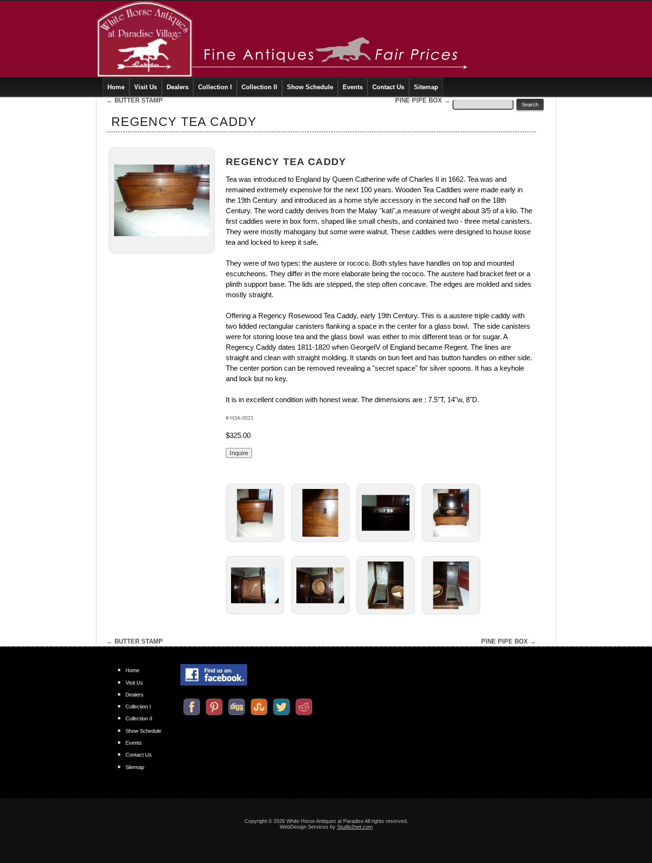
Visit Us (145, 87)
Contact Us (388, 87)
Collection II (259, 87)
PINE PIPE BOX (422, 100)
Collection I (215, 87)
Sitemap (426, 87)
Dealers (178, 87)
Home (116, 87)
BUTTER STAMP (134, 100)
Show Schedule (310, 87)
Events (353, 87)
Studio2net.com (355, 827)
